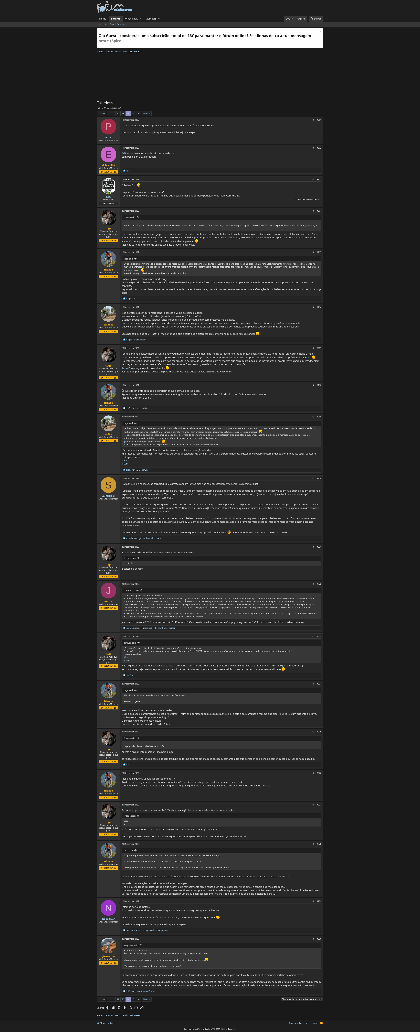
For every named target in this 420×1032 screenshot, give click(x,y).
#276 (319, 773)
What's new (131, 18)
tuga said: (128, 258)
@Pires (125, 153)
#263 (319, 179)
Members (151, 18)
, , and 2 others (143, 538)
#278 (319, 844)
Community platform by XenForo (210, 1029)
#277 (319, 804)
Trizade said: (130, 217)
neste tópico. (110, 40)
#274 (319, 683)
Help (307, 1022)
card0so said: (130, 642)
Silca (124, 460)
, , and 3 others (141, 991)
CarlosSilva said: (131, 590)
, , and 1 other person (150, 628)
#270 (319, 478)
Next (145, 113)
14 (128, 113)
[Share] (313, 120)
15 (133, 113)
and (136, 339)
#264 (319, 210)
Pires (108, 137)
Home (102, 18)
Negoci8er (108, 918)
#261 (319, 120)
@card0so (127, 368)
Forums (115, 18)
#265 (319, 252)
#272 (319, 584)
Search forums (117, 24)
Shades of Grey (107, 1022)
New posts (102, 24)
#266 (319, 307)
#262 (319, 147)
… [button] (113, 113)
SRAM (125, 464)
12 (118, 113)
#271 (319, 546)
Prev (102, 113)
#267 (319, 348)
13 (123, 113)
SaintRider (108, 495)
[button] (140, 19)
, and (137, 469)
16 (138, 113)
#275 (319, 731)
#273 (319, 636)
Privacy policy (295, 1022)
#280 (319, 938)
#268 (319, 385)
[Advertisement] (195, 77)
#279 (319, 901)
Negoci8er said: (131, 945)
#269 (319, 416)
